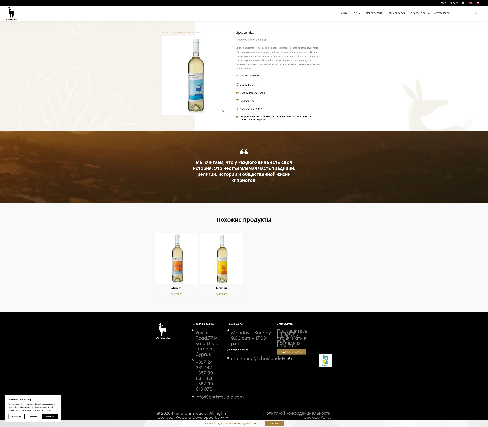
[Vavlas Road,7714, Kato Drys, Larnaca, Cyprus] (193, 330)
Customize (16, 416)
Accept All (50, 416)
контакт (453, 3)
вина (357, 13)
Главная (166, 32)
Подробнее (176, 294)
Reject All (33, 416)
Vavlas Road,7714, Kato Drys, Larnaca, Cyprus (207, 343)
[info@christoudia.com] (193, 396)
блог (443, 3)
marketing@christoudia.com (262, 357)
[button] (476, 14)
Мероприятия (374, 13)
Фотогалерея (442, 13)
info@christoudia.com (219, 396)
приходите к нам (421, 13)
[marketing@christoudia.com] (228, 358)
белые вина (184, 32)
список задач (397, 13)
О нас (344, 13)
